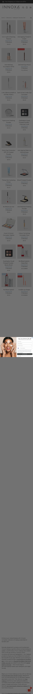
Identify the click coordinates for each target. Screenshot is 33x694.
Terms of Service (21, 352)
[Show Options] (31, 345)
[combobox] (24, 345)
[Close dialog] (32, 337)
